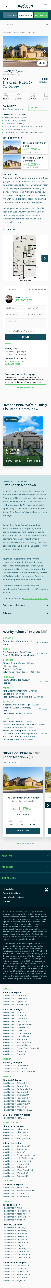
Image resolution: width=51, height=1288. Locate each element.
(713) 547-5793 (24, 300)
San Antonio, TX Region (14, 1262)
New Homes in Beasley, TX (15, 1227)
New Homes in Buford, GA (15, 1083)
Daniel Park (8, 693)
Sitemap (6, 901)
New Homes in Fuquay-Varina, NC (19, 1155)
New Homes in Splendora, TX (16, 1254)
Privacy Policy (8, 889)
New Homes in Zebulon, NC (15, 1176)
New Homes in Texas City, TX (16, 1257)
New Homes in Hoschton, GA (16, 1098)
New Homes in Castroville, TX (16, 1265)
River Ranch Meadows (27, 32)
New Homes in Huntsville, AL (16, 1036)
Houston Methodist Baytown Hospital (16, 681)
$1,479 (23, 809)
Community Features (14, 605)
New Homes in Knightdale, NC (17, 1161)
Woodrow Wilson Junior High (16, 704)
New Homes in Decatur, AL (15, 1021)
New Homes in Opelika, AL (15, 1001)
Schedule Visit (25, 15)
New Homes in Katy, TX (14, 1245)
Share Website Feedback (13, 897)
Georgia (7, 1076)
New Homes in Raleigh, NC (15, 1167)
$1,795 (32, 164)
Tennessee (8, 1181)
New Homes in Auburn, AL (15, 995)
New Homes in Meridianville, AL (17, 1042)
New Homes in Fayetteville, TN (17, 1024)
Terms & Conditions (11, 893)
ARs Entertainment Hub (14, 736)
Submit (25, 337)
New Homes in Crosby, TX (15, 1236)
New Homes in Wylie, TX (14, 1219)
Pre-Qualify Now (25, 387)
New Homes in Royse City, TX (16, 1216)
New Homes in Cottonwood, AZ (17, 1065)
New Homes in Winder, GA (15, 1106)
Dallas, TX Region (11, 1204)
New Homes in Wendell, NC (15, 1173)
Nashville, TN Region (13, 1184)
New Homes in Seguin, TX (14, 1280)
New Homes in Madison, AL (15, 1039)
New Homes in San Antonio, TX (17, 1277)
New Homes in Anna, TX (14, 1207)
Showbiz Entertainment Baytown (18, 724)
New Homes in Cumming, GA (16, 1092)
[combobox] (11, 762)
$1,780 (12, 71)
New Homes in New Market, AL (17, 1045)
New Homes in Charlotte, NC (16, 1132)
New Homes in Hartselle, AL (16, 1027)
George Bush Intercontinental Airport (17, 643)
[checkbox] (6, 331)
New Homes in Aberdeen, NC (16, 1146)
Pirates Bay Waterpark (14, 730)
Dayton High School (12, 713)
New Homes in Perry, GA (14, 1117)
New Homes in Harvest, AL (15, 1030)
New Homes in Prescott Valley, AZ (19, 1071)
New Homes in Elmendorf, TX (16, 1274)
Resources (7, 867)
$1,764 (32, 149)
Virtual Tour (38, 107)
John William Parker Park (15, 690)
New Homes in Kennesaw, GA (17, 1101)
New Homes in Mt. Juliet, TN (16, 1193)
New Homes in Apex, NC (14, 1152)
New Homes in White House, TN (17, 1196)
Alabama (7, 989)
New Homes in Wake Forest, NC (18, 1170)
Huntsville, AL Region (13, 1009)
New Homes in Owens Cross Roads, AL (21, 1048)
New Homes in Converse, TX (16, 1271)
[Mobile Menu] (45, 5)
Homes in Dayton (10, 32)
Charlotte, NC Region (13, 1126)
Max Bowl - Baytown (12, 739)
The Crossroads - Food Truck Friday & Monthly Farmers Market (19, 653)
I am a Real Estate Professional (21, 331)
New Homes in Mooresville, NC (17, 1138)
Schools (7, 613)
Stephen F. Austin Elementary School (17, 709)
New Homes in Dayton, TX (15, 1239)
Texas (6, 1201)
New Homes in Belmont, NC (16, 1129)
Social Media (9, 878)
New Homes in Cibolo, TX (14, 1268)
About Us (7, 855)
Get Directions (10, 15)
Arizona (7, 1059)
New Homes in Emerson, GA (16, 1095)
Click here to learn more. (35, 598)
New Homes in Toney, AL (14, 1054)
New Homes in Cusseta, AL (15, 998)
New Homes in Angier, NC (15, 1149)
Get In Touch (41, 15)
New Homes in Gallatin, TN (15, 1187)
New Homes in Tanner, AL (15, 1051)
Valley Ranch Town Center (15, 672)
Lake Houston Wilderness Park (17, 696)
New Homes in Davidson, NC (16, 1135)
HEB (4, 666)
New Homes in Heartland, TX (16, 1210)
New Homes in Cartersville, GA (17, 1089)
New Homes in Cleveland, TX (16, 1230)
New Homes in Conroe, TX (15, 1233)
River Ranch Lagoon (12, 721)
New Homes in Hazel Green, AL (17, 1033)
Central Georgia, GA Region (16, 1114)
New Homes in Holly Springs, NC (18, 1158)
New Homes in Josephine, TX (16, 1213)
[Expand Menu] (30, 24)
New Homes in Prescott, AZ (16, 1068)
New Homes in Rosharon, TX (16, 1251)
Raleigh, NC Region (12, 1143)
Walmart (7, 669)
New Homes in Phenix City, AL (16, 1004)
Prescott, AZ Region (12, 1062)
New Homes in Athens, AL (15, 1015)
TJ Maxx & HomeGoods (14, 663)
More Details (22, 831)
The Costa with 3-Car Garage (23, 797)
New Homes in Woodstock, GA (17, 1109)
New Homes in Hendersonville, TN (19, 1190)
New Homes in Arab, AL (14, 1012)
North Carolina (11, 1122)
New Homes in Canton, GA (15, 1086)
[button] (12, 71)
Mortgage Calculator (37, 289)
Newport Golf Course (13, 727)
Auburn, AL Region (12, 992)
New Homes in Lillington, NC (16, 1164)
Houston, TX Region (12, 1224)
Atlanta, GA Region (12, 1080)
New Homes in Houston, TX (15, 1242)
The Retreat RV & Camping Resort (19, 733)
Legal (8, 342)
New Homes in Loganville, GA (16, 1103)
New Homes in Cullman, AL (15, 1018)
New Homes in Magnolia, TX (16, 1248)
